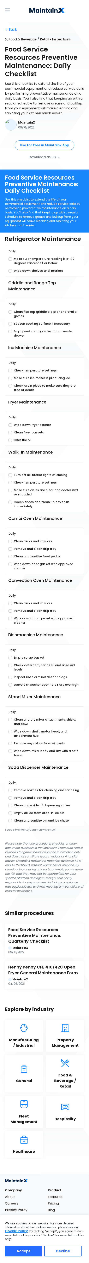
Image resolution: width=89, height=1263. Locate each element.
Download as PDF (43, 157)
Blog (51, 1210)
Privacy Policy (16, 1210)
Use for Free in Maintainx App (44, 145)
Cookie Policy (16, 1231)
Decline (63, 1251)
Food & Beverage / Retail (29, 39)
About (10, 1196)
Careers (11, 1203)
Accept (23, 1251)
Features (55, 1196)
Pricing (53, 1203)
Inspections (61, 39)
